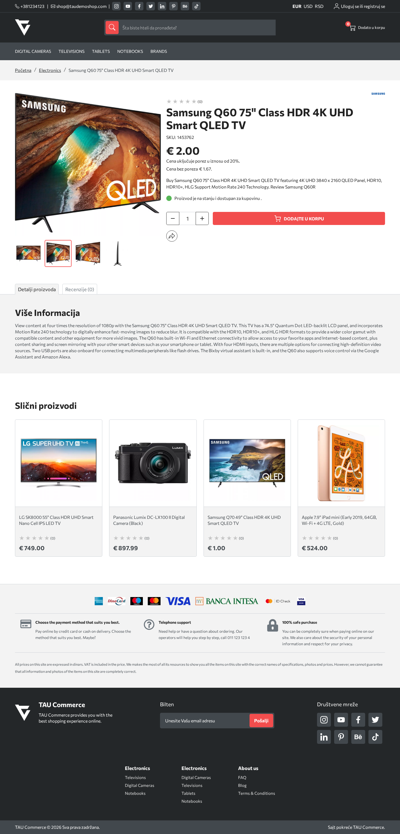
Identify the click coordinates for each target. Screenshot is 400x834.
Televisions (72, 51)
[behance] (185, 6)
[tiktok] (196, 6)
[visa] (301, 601)
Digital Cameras (33, 51)
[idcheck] (278, 601)
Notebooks (130, 51)
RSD (319, 6)
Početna (23, 70)
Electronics (50, 70)
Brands (158, 51)
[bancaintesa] (227, 601)
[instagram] (116, 6)
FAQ (242, 777)
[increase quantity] (202, 218)
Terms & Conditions (256, 793)
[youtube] (128, 6)
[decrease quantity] (172, 218)
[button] (171, 236)
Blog (242, 785)
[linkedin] (162, 6)
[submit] (112, 27)
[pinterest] (173, 6)
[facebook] (139, 6)
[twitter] (150, 6)
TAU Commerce (368, 827)
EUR (297, 6)
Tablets (101, 51)
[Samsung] (378, 94)
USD (308, 6)
